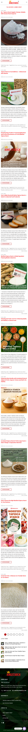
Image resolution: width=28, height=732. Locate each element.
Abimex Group (14, 65)
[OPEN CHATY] (24, 728)
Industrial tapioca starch (5, 567)
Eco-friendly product (15, 628)
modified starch (13, 373)
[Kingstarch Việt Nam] (14, 2)
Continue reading (6, 60)
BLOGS (4, 715)
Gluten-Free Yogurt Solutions (11, 188)
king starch (24, 65)
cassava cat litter (3, 628)
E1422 (2, 434)
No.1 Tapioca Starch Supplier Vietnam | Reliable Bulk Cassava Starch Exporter (13, 13)
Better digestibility (20, 124)
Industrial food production (9, 249)
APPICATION (5, 718)
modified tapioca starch (16, 126)
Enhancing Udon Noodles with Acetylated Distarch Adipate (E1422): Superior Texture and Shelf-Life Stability (14, 380)
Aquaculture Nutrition (4, 495)
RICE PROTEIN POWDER (8, 703)
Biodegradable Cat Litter (21, 627)
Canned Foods (19, 371)
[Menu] (2, 2)
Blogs (2, 10)
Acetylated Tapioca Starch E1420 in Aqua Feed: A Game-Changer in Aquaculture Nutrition (13, 441)
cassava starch (19, 65)
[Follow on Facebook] (1, 722)
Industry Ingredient (8, 312)
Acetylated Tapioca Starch (21, 566)
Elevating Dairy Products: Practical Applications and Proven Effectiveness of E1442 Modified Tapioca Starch (13, 134)
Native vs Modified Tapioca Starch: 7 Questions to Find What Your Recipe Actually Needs (15, 643)
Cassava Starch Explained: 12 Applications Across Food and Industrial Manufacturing (15, 660)
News (5, 10)
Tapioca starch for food (20, 569)
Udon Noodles (23, 434)
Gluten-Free (6, 126)
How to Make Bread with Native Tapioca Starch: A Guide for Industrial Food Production (13, 196)
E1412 (6, 373)
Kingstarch (10, 126)
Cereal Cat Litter (9, 628)
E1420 (9, 495)
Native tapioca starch (4, 250)
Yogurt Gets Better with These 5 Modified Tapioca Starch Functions (15, 652)
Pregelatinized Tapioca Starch (11, 569)
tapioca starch (3, 66)
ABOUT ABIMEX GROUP (7, 712)
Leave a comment (24, 66)
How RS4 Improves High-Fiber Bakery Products (14, 655)
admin (11, 17)
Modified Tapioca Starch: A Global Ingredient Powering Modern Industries (12, 257)
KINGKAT (20, 628)
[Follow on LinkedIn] (3, 722)
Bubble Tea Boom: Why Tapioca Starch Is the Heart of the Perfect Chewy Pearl (16, 647)
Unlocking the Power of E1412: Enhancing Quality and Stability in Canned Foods (14, 319)
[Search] (26, 2)
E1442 (5, 188)
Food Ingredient (6, 434)
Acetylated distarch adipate (21, 433)
